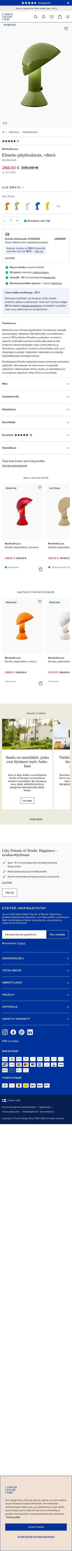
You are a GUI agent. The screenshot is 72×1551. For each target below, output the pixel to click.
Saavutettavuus (47, 1111)
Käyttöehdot (45, 1107)
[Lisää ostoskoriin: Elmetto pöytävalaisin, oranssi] (40, 683)
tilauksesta (49, 277)
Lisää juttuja (36, 818)
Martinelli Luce (10, 149)
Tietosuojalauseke (10, 1111)
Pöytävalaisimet (30, 132)
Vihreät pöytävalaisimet (14, 465)
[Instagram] (5, 1032)
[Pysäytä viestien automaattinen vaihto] (68, 3)
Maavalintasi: (9, 943)
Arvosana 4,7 (44, 3)
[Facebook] (13, 1032)
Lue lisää (7, 882)
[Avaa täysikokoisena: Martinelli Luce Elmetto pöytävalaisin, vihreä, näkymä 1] (36, 75)
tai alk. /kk (11, 187)
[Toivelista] (51, 16)
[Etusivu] (3, 132)
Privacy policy (13, 1517)
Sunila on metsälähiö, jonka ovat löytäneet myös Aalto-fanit (27, 761)
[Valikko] (67, 16)
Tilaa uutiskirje (57, 934)
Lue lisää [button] (10, 257)
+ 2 (58, 206)
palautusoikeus (41, 272)
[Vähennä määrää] (4, 221)
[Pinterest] (21, 1032)
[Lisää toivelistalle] (66, 28)
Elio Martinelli (9, 160)
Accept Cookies (36, 1527)
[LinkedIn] (30, 1032)
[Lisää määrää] (17, 221)
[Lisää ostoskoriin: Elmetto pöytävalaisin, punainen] (40, 569)
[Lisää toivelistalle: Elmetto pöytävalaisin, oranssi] (40, 601)
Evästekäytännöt (30, 1111)
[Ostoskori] (59, 16)
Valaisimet (14, 132)
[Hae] (35, 16)
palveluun (56, 283)
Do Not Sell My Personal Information (19, 1107)
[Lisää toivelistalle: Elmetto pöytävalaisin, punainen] (40, 487)
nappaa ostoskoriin (31, 305)
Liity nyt (39, 251)
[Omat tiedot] (43, 16)
